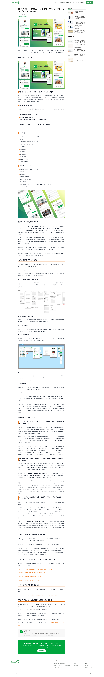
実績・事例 (62, 2)
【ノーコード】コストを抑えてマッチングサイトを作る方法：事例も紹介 (35, 569)
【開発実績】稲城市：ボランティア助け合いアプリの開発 (31, 573)
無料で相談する (41, 650)
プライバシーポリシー (88, 667)
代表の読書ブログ (77, 665)
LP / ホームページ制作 (58, 667)
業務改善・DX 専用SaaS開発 (59, 663)
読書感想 (82, 2)
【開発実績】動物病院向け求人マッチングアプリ (29, 576)
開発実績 (20, 16)
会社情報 (75, 663)
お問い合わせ (89, 2)
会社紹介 (68, 2)
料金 (73, 2)
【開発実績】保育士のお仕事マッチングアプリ (29, 580)
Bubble (25, 16)
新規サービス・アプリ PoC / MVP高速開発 (62, 665)
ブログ (77, 2)
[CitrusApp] (15, 2)
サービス (56, 2)
